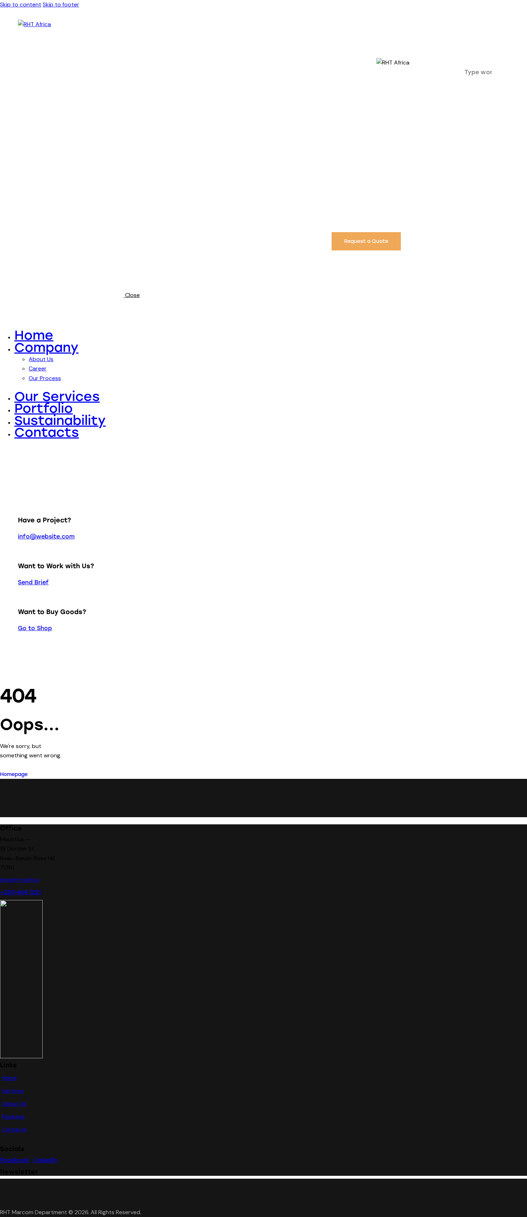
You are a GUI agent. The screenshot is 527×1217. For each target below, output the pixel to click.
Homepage (14, 774)
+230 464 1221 (20, 892)
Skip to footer (61, 4)
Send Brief (33, 582)
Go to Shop (35, 628)
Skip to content (20, 4)
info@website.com (46, 536)
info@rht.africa (19, 879)
